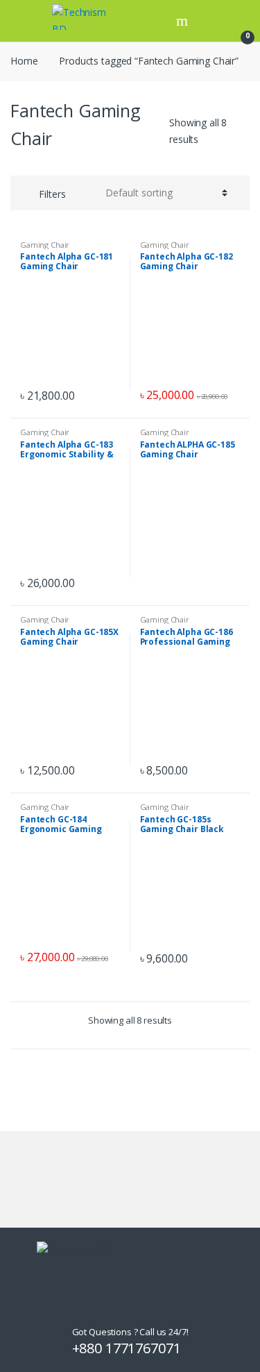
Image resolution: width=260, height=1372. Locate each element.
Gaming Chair (44, 244)
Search (183, 20)
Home (23, 60)
